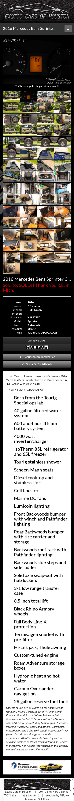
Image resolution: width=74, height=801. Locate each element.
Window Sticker (37, 340)
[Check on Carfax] (37, 347)
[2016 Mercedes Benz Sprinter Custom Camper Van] (37, 61)
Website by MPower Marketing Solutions (47, 797)
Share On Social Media (39, 364)
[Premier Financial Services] (37, 766)
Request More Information (38, 356)
